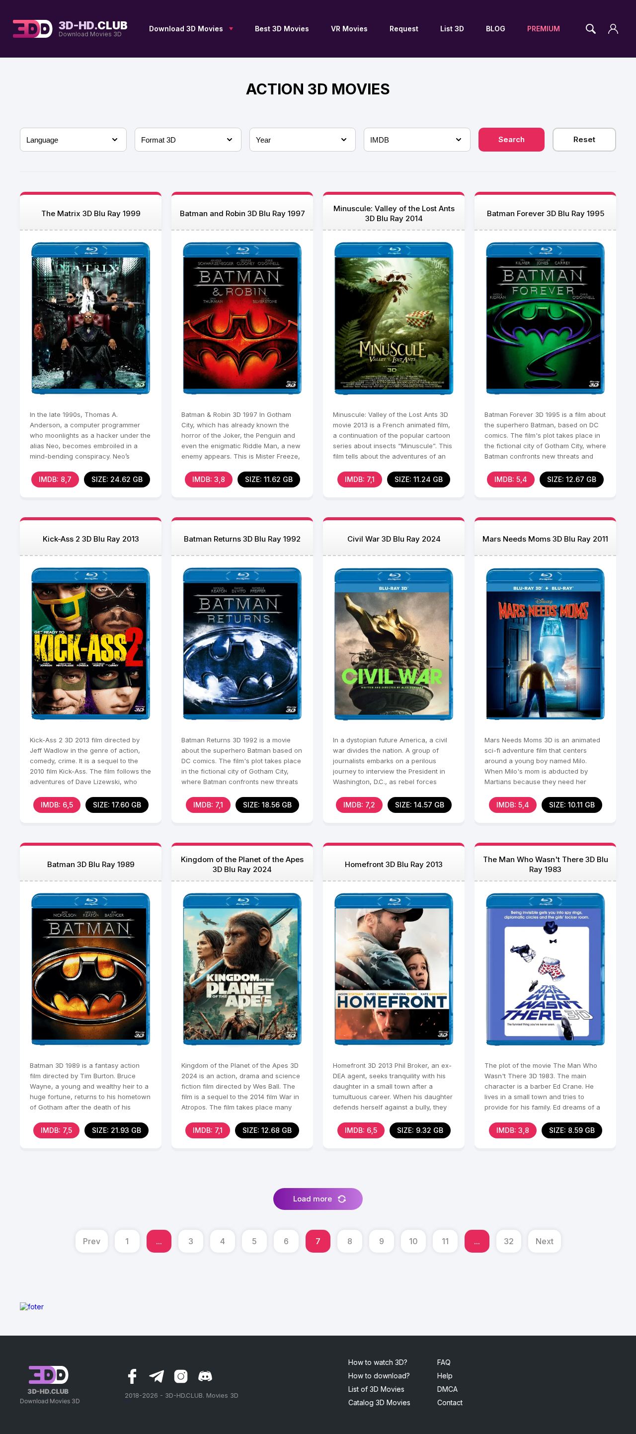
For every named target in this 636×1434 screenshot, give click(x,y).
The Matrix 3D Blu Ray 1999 (91, 213)
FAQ (444, 1362)
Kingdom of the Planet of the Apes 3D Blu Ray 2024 (242, 864)
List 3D (452, 28)
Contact (450, 1402)
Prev (91, 1241)
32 (509, 1241)
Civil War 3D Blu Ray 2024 (394, 539)
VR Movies (349, 28)
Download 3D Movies (186, 28)
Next (545, 1241)
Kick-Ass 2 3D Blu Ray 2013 (91, 539)
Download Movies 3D (93, 29)
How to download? (379, 1375)
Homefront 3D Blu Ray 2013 (394, 864)
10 (413, 1241)
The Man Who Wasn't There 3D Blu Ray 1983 (545, 864)
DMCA (447, 1389)
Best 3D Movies (282, 28)
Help (445, 1375)
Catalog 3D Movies (379, 1402)
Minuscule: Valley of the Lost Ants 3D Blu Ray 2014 (394, 213)
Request (404, 28)
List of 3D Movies (376, 1389)
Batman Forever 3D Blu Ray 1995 (545, 213)
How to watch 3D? (377, 1362)
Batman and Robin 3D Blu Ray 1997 (242, 213)
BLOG (495, 28)
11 (445, 1241)
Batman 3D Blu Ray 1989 (91, 864)
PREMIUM (543, 28)
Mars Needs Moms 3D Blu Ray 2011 (545, 539)
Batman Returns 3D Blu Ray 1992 (242, 539)
